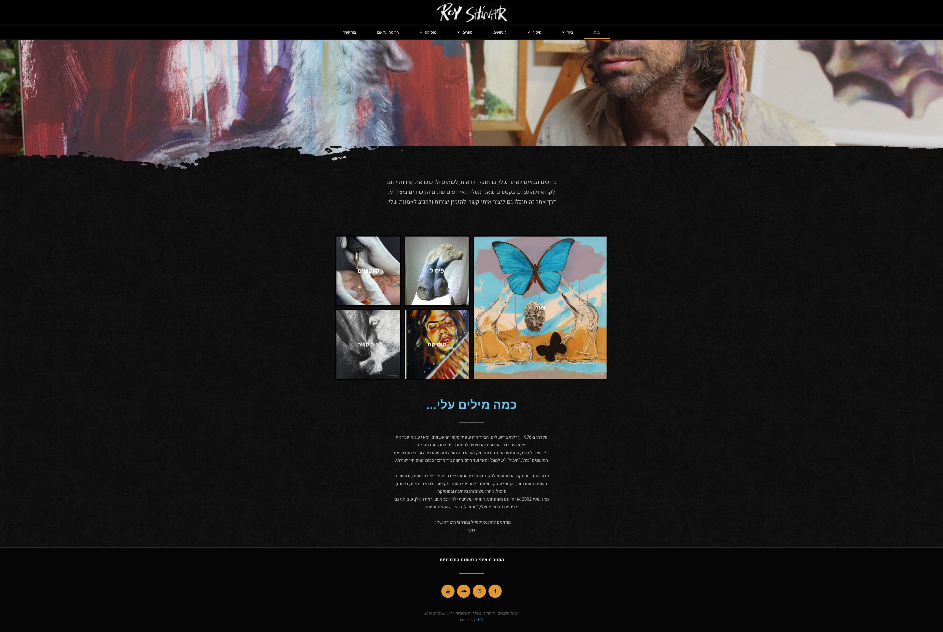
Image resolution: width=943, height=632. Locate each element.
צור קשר (349, 32)
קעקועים (500, 32)
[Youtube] (448, 591)
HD (480, 620)
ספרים (467, 32)
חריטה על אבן (388, 32)
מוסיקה (430, 32)
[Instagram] (479, 591)
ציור (570, 32)
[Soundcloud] (463, 591)
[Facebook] (495, 591)
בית (597, 32)
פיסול (537, 32)
